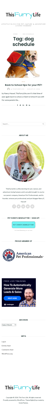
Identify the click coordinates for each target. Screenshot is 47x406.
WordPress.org (7, 354)
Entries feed (6, 346)
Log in (4, 342)
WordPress (21, 400)
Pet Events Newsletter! (23, 224)
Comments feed (7, 350)
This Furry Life (23, 397)
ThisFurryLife (18, 89)
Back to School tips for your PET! (23, 85)
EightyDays (34, 400)
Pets (23, 81)
